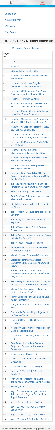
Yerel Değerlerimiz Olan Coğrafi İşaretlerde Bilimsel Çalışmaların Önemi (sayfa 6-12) (30, 273)
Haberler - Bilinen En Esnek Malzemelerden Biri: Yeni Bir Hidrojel (28, 151)
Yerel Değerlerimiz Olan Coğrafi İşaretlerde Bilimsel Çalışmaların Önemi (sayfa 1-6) (30, 262)
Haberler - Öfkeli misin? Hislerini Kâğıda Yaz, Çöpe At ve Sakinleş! (30, 128)
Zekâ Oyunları (17, 386)
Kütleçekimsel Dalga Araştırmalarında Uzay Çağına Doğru (29, 249)
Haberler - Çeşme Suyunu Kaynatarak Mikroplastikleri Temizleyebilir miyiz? (29, 120)
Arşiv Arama (10, 31)
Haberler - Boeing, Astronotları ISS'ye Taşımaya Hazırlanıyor (29, 159)
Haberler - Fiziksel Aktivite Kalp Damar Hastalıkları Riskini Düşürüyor (29, 113)
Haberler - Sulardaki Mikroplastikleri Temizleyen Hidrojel (28, 167)
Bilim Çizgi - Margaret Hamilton (26, 191)
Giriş (13, 61)
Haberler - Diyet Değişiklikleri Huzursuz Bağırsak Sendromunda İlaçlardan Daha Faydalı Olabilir (30, 176)
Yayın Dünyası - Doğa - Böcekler (26, 401)
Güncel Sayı (10, 13)
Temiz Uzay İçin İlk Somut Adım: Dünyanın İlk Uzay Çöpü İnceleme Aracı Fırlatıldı (31, 283)
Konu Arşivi (10, 25)
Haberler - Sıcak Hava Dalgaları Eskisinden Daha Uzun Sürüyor (26, 85)
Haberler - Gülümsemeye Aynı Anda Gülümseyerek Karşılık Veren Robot (28, 92)
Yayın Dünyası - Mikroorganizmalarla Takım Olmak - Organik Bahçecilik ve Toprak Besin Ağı (28, 394)
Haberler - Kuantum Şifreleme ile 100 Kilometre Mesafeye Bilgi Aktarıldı (29, 105)
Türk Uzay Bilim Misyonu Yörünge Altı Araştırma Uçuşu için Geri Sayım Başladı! (30, 185)
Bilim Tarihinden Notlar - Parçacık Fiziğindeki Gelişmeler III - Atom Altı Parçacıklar (28, 346)
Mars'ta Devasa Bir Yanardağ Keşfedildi (30, 255)
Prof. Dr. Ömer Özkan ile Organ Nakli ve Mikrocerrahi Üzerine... (30, 198)
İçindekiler (16, 66)
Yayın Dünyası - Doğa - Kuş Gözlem (28, 414)
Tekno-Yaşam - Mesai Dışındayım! (27, 242)
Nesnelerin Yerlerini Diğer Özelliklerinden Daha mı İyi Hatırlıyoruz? (30, 329)
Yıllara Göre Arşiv (13, 19)
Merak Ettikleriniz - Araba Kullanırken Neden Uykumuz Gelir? (28, 290)
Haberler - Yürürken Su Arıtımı (25, 98)
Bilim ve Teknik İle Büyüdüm (24, 70)
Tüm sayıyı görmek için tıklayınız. (27, 48)
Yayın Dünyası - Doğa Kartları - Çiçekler (30, 419)
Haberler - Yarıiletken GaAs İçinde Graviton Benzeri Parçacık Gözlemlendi (30, 136)
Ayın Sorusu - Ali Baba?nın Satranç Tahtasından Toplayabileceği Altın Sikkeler (31, 380)
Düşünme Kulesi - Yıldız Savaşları (27, 366)
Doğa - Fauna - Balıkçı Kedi (24, 353)
